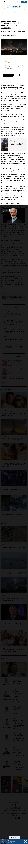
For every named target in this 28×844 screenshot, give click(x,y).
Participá (24, 2)
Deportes (6, 2)
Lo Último (5, 9)
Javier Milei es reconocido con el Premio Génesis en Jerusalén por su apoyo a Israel (16, 144)
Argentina (10, 9)
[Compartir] (19, 75)
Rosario (22, 9)
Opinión (16, 2)
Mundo (3, 18)
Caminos (11, 2)
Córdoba (16, 9)
